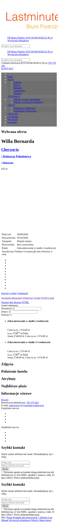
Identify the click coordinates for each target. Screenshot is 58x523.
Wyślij (5, 469)
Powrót (4, 399)
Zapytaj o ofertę (9, 293)
